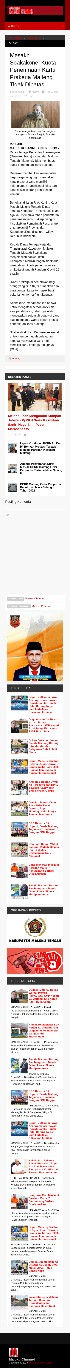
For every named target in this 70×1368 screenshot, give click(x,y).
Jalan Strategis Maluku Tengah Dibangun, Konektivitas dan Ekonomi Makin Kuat (43, 1301)
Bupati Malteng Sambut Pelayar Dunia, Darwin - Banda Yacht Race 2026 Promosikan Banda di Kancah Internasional (44, 766)
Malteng (34, 37)
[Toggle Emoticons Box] (7, 515)
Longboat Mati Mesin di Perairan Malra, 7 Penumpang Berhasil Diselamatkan (44, 869)
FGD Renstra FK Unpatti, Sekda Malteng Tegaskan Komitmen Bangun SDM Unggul (43, 828)
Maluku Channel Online (40, 1362)
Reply (35, 91)
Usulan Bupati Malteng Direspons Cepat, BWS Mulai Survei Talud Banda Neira (43, 1266)
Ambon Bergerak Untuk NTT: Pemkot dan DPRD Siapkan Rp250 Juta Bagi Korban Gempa (43, 786)
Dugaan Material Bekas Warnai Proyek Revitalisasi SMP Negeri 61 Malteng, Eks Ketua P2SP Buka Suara (44, 725)
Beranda (15, 37)
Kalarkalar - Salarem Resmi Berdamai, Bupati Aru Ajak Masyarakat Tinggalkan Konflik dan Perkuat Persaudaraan (44, 1166)
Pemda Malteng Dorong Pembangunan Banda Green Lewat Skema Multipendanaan (44, 890)
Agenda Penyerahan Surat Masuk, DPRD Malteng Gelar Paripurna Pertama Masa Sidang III (41, 468)
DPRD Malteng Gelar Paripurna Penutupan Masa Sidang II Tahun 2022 (40, 487)
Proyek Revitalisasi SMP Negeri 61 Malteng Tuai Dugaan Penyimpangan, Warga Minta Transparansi (44, 1030)
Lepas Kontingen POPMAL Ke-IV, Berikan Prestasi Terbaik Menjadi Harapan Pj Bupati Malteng (40, 448)
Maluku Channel (34, 598)
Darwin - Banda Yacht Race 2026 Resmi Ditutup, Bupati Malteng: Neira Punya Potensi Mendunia (42, 808)
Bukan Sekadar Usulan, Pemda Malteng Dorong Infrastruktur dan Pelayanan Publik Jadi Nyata (44, 746)
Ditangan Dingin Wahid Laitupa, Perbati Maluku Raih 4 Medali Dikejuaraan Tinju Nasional (44, 849)
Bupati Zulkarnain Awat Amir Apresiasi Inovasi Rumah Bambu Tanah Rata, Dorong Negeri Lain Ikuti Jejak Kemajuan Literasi (43, 704)
